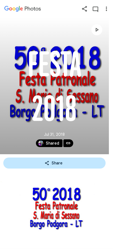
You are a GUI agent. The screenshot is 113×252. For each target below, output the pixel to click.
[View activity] (95, 8)
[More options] (106, 8)
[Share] (84, 8)
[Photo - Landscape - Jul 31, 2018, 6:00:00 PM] (56, 209)
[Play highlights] (96, 29)
